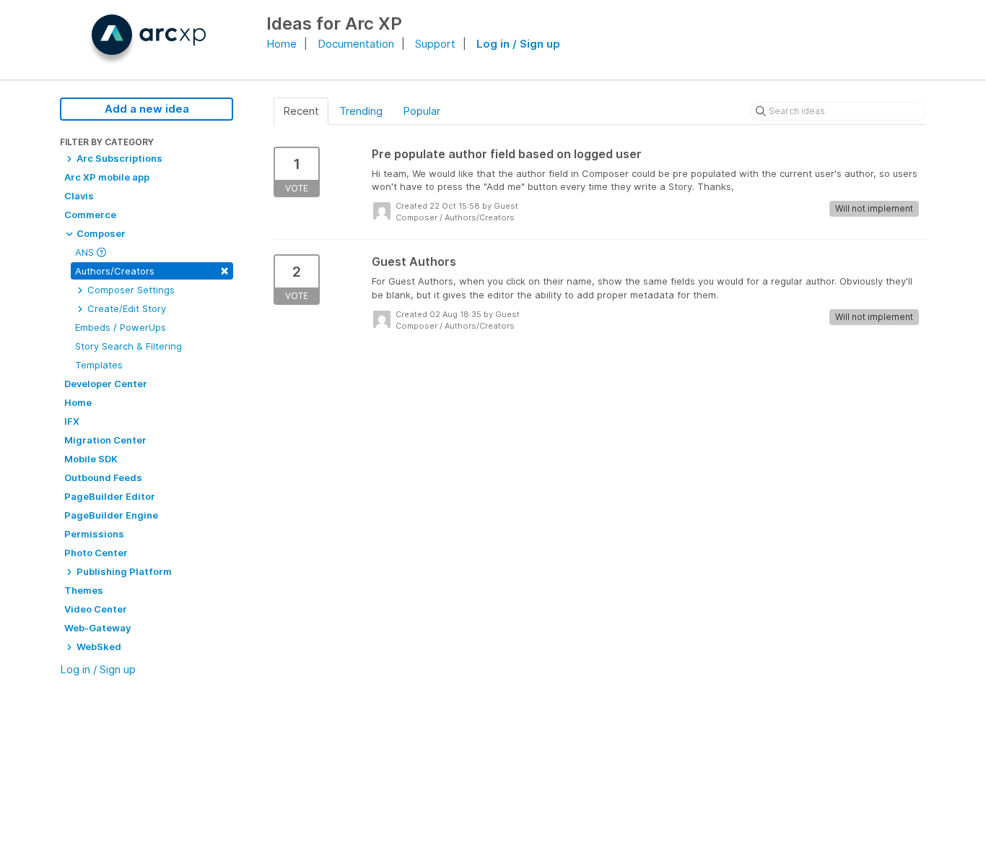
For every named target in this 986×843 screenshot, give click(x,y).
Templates (99, 365)
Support (435, 44)
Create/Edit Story (125, 308)
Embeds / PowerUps (120, 327)
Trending (361, 111)
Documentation (356, 44)
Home (281, 44)
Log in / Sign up (518, 44)
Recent (301, 111)
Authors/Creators (152, 269)
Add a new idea (147, 109)
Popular (421, 111)
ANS (86, 252)
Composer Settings (129, 289)
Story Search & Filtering (128, 346)
